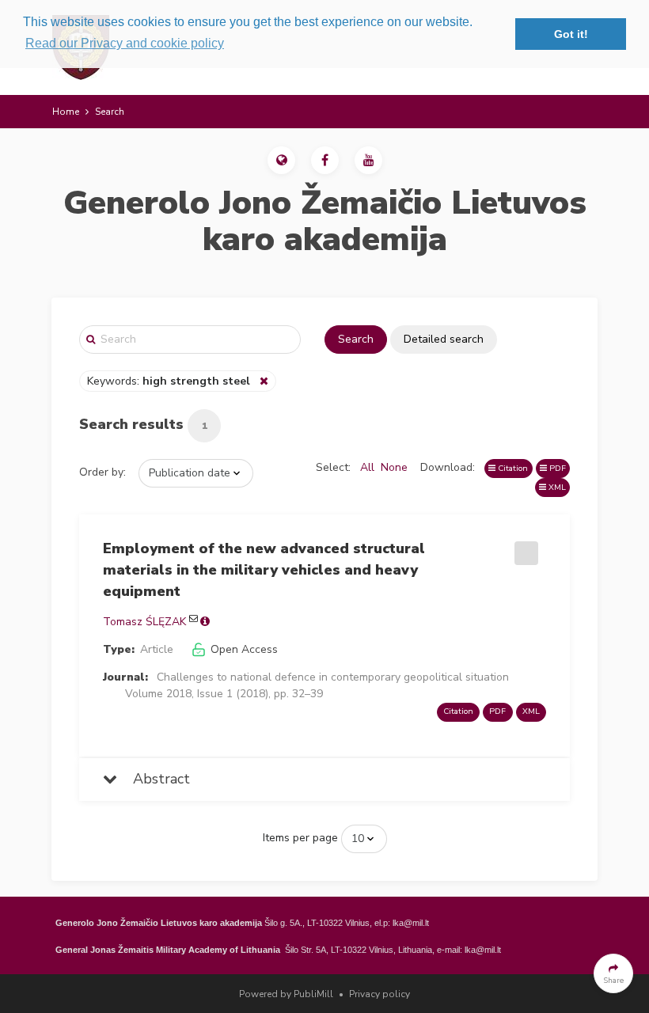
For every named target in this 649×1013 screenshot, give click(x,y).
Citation (511, 468)
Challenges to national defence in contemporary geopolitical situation (333, 677)
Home (65, 111)
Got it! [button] (571, 34)
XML (556, 487)
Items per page (300, 837)
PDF (556, 468)
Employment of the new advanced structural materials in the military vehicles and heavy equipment (264, 570)
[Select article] (523, 547)
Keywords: (168, 381)
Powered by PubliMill (286, 994)
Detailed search (444, 339)
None (394, 467)
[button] (281, 160)
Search (356, 339)
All (367, 467)
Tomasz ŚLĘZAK (144, 621)
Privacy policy (379, 994)
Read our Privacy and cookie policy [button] (124, 43)
